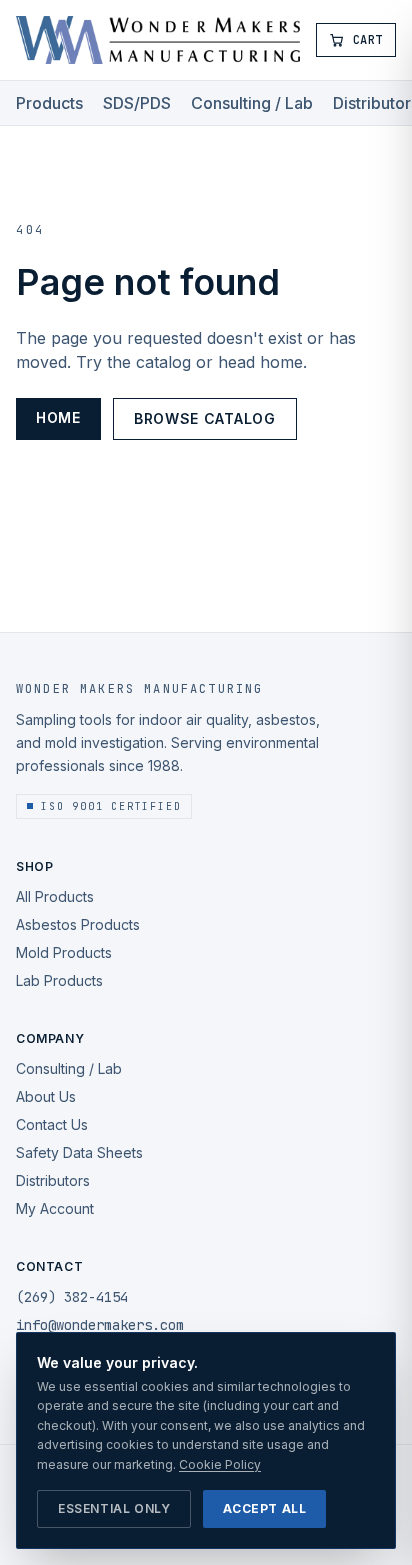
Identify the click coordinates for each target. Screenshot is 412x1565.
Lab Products (59, 980)
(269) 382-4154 (72, 1297)
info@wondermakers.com (100, 1325)
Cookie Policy (220, 1464)
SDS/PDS (137, 103)
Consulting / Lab (252, 103)
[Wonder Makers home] (158, 40)
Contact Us (52, 1124)
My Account (55, 1208)
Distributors (53, 1180)
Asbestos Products (78, 924)
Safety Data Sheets (79, 1152)
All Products (55, 896)
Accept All (264, 1508)
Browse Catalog (205, 418)
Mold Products (64, 952)
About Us (46, 1096)
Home (58, 417)
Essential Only (114, 1508)
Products (49, 103)
